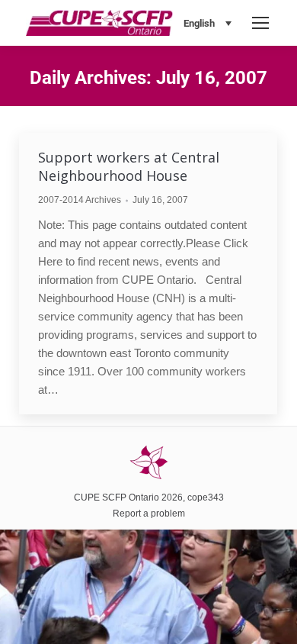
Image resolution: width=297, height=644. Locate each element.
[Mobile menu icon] (260, 23)
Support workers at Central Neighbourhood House (128, 166)
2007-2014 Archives (79, 200)
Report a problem (149, 513)
